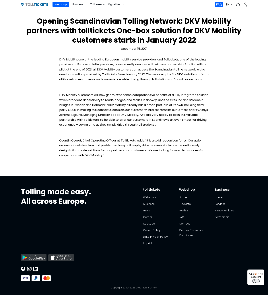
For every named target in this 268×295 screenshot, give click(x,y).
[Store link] (33, 258)
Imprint (147, 243)
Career (147, 217)
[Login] (245, 5)
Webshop (61, 4)
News (146, 210)
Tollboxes (96, 4)
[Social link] (23, 269)
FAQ (219, 4)
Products (185, 204)
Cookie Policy (151, 230)
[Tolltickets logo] (34, 4)
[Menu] (262, 272)
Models (184, 210)
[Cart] (238, 5)
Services (220, 204)
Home (183, 197)
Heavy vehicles (224, 210)
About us (149, 223)
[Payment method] (25, 278)
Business (78, 4)
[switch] (256, 281)
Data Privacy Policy (155, 237)
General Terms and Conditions (191, 232)
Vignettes (114, 4)
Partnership (222, 217)
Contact (184, 223)
